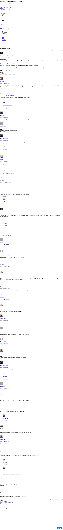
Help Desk (4, 502)
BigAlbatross (2, 242)
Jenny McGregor (8, 299)
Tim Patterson (7, 494)
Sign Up (10, 17)
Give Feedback (13, 502)
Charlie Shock (5, 462)
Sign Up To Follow (3, 35)
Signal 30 (1, 159)
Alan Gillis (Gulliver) (3, 318)
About (1, 502)
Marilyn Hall (7, 57)
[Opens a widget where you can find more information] (59, 528)
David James (2, 115)
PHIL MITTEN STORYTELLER (10, 95)
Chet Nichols (2, 81)
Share (8, 35)
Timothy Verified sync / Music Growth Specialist (7, 55)
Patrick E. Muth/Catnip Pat (4, 138)
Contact (9, 502)
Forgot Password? (11, 15)
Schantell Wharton (8, 182)
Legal (7, 502)
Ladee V (7, 453)
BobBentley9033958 (3, 126)
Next (62, 50)
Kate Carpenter (5, 201)
